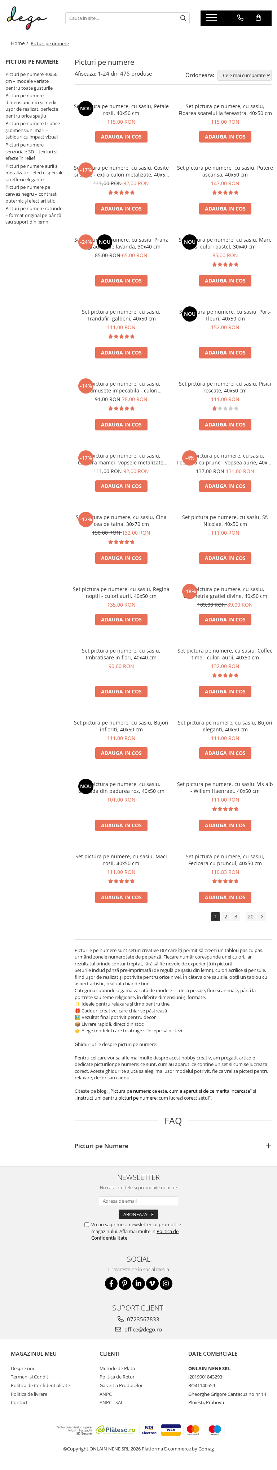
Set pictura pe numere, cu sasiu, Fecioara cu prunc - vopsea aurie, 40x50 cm (225, 459)
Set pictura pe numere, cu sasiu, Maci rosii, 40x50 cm (121, 860)
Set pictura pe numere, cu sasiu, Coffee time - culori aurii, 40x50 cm (225, 654)
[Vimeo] (152, 1283)
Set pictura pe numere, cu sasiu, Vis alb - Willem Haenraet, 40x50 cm (225, 787)
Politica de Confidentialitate (40, 1385)
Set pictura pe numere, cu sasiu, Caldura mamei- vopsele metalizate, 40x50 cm (121, 459)
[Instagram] (166, 1283)
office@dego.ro (142, 1329)
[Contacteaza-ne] (240, 17)
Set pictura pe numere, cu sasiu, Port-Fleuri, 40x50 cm (225, 315)
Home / (20, 43)
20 (251, 916)
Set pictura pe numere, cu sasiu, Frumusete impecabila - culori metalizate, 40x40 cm (121, 387)
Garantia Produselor (121, 1385)
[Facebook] (111, 1283)
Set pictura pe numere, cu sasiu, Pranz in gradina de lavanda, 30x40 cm (121, 243)
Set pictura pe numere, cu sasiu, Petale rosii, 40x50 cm (121, 109)
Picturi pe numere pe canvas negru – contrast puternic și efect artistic (31, 194)
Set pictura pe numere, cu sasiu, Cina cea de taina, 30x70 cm (121, 520)
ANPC (106, 1394)
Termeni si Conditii (30, 1376)
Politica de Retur (117, 1376)
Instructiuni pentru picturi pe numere (116, 1098)
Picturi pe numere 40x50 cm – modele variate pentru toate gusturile (31, 81)
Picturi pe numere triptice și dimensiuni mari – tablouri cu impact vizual (32, 130)
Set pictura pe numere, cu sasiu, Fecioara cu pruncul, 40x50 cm (225, 860)
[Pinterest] (125, 1283)
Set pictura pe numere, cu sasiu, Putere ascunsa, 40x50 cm (225, 171)
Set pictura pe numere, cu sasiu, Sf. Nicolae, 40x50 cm (225, 520)
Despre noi (22, 1368)
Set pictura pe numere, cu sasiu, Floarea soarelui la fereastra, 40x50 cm (225, 109)
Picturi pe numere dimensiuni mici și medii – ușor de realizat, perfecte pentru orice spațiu (32, 105)
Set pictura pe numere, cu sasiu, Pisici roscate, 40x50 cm (225, 387)
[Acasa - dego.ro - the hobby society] (29, 18)
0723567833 (142, 1319)
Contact (19, 1402)
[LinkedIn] (138, 1283)
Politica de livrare (29, 1394)
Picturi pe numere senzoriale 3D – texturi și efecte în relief (31, 151)
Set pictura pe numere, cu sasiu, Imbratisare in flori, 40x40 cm (121, 654)
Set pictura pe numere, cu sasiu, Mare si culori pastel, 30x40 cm (225, 243)
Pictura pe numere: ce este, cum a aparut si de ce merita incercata (180, 1091)
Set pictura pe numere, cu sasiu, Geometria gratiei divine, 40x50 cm (225, 592)
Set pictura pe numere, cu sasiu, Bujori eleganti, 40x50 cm (225, 726)
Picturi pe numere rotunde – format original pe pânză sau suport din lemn (33, 215)
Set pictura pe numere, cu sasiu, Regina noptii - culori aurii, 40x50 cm (121, 592)
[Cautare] (183, 18)
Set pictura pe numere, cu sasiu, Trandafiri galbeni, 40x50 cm (121, 315)
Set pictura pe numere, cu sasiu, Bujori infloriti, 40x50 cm (121, 726)
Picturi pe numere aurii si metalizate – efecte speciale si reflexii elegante (34, 173)
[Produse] (212, 19)
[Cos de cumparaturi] (258, 17)
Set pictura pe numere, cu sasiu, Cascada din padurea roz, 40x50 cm (121, 787)
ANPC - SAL (111, 1402)
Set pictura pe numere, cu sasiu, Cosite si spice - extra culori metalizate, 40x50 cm (121, 171)
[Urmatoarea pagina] (261, 916)
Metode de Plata (117, 1368)
